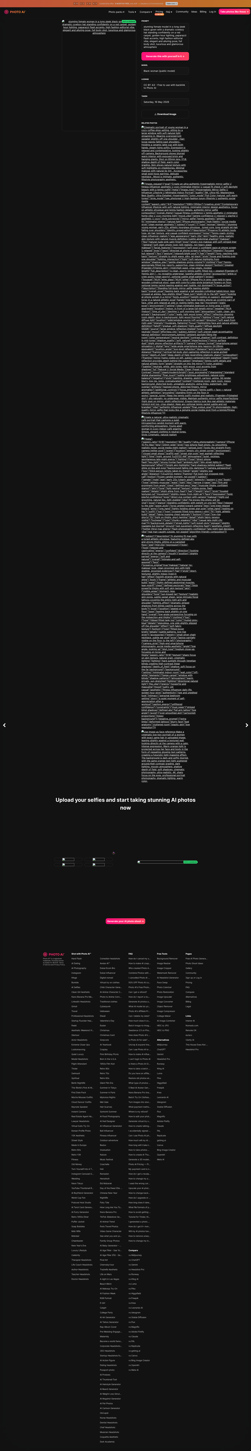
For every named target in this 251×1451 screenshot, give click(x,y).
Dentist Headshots (108, 1422)
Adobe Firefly (163, 1121)
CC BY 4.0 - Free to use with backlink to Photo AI (164, 86)
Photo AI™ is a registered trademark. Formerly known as (53, 961)
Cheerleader (77, 1241)
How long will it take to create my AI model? (149, 1145)
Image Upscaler (164, 997)
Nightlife (104, 1197)
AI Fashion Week (107, 1293)
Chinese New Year (108, 1193)
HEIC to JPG (163, 1025)
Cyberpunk (105, 1006)
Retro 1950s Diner (80, 1217)
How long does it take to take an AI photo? (149, 1202)
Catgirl (103, 1307)
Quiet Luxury (77, 1054)
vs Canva (133, 1355)
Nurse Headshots (108, 1418)
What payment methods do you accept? (148, 1107)
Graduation (105, 1150)
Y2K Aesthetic (78, 1135)
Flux (159, 1111)
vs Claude (133, 1336)
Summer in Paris (107, 1092)
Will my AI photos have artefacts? (144, 1231)
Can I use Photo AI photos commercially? (148, 1135)
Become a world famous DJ (113, 1341)
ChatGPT (161, 1049)
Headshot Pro (163, 1059)
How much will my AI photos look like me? (148, 1140)
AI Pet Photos (106, 1403)
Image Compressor (166, 1011)
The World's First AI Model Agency (87, 1087)
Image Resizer (164, 963)
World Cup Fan (78, 1197)
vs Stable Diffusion (137, 1317)
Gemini (160, 1054)
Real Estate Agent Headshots (85, 1116)
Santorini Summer (108, 1111)
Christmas (104, 1030)
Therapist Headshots (81, 1260)
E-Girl (102, 1303)
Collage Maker (164, 1016)
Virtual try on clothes (109, 982)
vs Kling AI (133, 1279)
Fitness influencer (108, 1135)
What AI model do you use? (141, 1006)
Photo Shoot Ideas (194, 963)
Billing (203, 11)
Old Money (76, 1164)
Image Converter (165, 1001)
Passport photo (107, 1370)
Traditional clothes (108, 1001)
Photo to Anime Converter (112, 997)
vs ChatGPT (134, 1260)
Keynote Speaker (79, 1107)
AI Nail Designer (107, 1121)
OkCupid (104, 1413)
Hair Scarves (106, 1107)
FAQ (131, 953)
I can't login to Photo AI (139, 1059)
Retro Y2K (76, 1154)
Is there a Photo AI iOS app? (142, 1064)
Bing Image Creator (166, 1150)
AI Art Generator (107, 1317)
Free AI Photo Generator (197, 958)
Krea (159, 1092)
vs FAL (132, 1341)
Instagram (76, 973)
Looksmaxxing (78, 1049)
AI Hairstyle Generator (110, 1384)
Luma (159, 1073)
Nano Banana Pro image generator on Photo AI (151, 1092)
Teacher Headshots (80, 1274)
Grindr (74, 1006)
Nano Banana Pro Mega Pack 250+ (88, 997)
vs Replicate (134, 1346)
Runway (161, 1064)
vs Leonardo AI (136, 1307)
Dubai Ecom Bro (107, 968)
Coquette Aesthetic (109, 1437)
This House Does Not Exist (198, 1044)
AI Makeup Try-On (108, 1288)
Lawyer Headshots (80, 1121)
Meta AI (160, 1159)
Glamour (75, 1035)
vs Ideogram (134, 1312)
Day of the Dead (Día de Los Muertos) (118, 1188)
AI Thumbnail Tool (108, 1379)
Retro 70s (104, 1073)
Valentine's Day (107, 1020)
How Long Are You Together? (114, 1207)
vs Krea (132, 1303)
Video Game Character (110, 1231)
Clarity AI (190, 1040)
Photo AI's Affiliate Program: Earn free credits (150, 1011)
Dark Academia (107, 1441)
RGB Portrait (106, 1298)
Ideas (194, 11)
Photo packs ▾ (116, 11)
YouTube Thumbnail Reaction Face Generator (92, 1188)
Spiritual (75, 1078)
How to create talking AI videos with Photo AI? (150, 1126)
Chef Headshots (107, 1427)
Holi (101, 1169)
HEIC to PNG (163, 1030)
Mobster (75, 1236)
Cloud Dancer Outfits (81, 1102)
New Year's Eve (78, 1245)
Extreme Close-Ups (80, 1044)
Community (182, 11)
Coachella (104, 1164)
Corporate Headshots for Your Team (117, 1346)
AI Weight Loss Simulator (111, 1394)
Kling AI (160, 1068)
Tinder (74, 1068)
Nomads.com (192, 1025)
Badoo (103, 1145)
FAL (159, 1130)
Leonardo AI (162, 1097)
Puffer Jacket (77, 1221)
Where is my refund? (138, 1111)
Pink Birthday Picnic (109, 1054)
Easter (103, 1025)
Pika (159, 1078)
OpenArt (161, 1154)
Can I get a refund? (138, 992)
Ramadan (104, 1174)
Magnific (161, 1116)
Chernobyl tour (107, 1264)
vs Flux (132, 1322)
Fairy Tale (104, 1202)
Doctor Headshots (80, 1279)
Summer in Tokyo (108, 1087)
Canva (160, 1145)
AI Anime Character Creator (113, 992)
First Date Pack (78, 1092)
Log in (212, 11)
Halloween (105, 1011)
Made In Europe (78, 1145)
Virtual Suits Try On (80, 1126)
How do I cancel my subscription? (145, 958)
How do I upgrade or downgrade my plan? (149, 1197)
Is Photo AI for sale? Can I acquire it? (146, 1040)
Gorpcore (104, 1040)
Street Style (77, 1140)
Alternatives (163, 1040)
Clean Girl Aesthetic (80, 992)
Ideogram (161, 1102)
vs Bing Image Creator (139, 1360)
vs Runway (134, 1274)
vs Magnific (134, 1327)
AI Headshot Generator (168, 977)
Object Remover (164, 1006)
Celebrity (75, 1255)
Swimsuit (75, 1073)
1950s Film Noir (107, 1064)
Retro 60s (104, 1078)
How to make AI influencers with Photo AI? (148, 1054)
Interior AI (190, 1020)
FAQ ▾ (169, 11)
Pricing (159, 11)
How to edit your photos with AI (143, 1116)
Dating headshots (108, 1365)
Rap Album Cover (108, 1327)
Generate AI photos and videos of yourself (148, 1001)
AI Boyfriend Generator (82, 1193)
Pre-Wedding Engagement (112, 1331)
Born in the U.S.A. (108, 1059)
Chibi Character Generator (112, 987)
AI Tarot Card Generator (82, 1207)
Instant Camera (78, 1111)
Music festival (106, 1159)
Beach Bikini (105, 1284)
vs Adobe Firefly (136, 1331)
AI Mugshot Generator (110, 1398)
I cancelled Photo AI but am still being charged (151, 977)
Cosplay (104, 1049)
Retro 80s (104, 1068)
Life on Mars (106, 1274)
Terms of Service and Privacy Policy (54, 964)
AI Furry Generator (80, 1212)
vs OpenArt (134, 1365)
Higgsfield (162, 1083)
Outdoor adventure (109, 1140)
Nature (103, 1154)
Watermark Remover (166, 973)
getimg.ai (161, 1140)
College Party (106, 1312)
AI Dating (75, 963)
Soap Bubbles (78, 1226)
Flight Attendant (79, 1064)
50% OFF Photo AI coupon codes (144, 982)
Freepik (160, 1087)
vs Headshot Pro (136, 1269)
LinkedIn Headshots (80, 1001)
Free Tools (162, 953)
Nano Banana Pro (108, 1212)
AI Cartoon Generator (110, 1408)
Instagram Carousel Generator (85, 1174)
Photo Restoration (165, 992)
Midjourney (162, 1044)
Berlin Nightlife (78, 1083)
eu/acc (189, 1035)
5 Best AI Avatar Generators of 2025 (146, 1087)
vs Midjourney (135, 1255)
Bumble (75, 982)
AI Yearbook (105, 1044)
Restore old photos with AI (141, 1078)
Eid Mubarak (106, 1183)
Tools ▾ (132, 11)
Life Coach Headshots (81, 1264)
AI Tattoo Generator (109, 1322)
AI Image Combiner (166, 1020)
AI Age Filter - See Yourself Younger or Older (121, 1250)
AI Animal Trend (107, 1221)
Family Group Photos (110, 1241)
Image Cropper (164, 968)
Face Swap (162, 982)
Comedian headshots (110, 958)
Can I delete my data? (139, 1016)
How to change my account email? (145, 1178)
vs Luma (133, 1284)
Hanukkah (105, 1178)
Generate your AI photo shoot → (125, 921)
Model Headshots (79, 1059)
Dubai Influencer (107, 973)
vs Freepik (133, 1298)
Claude (160, 1126)
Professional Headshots (82, 1016)
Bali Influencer (106, 1130)
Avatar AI (48, 963)
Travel (74, 1011)
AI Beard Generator (109, 1389)
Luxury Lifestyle (79, 1250)
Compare (133, 1250)
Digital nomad (106, 977)
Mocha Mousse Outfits (82, 1097)
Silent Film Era (106, 1083)
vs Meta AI (134, 1370)
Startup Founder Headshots (84, 1020)
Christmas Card (107, 1035)
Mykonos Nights (107, 1097)
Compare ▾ (146, 11)
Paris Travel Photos (109, 1226)
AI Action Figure (107, 1360)
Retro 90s (76, 1150)
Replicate (161, 1135)
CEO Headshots (107, 1351)
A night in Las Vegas (109, 1279)
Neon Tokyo (77, 1183)
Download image (166, 114)
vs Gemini (133, 1264)
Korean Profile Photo (81, 1130)
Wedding (75, 1178)
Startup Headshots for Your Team (116, 1355)
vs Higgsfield (135, 1293)
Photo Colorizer (164, 987)
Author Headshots (79, 1269)
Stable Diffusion (164, 1107)
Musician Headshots (109, 1432)
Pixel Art (104, 1260)
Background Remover (167, 958)
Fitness (74, 1159)
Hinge (74, 977)
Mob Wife (75, 1231)
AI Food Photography (110, 1116)
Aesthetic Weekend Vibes (83, 1030)
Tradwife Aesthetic (109, 1269)
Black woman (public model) (159, 70)
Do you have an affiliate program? (145, 1073)
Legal (188, 1006)
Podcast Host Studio (81, 1202)
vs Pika (132, 1288)
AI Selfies (75, 987)
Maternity (104, 1336)
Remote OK (191, 1030)
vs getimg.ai (134, 1351)
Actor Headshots (79, 1040)
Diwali (102, 1016)
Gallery (189, 968)
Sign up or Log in (194, 977)
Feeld (74, 1025)
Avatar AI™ (105, 963)
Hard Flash (76, 958)
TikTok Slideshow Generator (113, 1217)
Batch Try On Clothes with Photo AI (145, 1097)
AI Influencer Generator (111, 1126)
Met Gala (104, 1102)
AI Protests (105, 1374)
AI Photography (78, 968)
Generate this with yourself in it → (165, 56)
